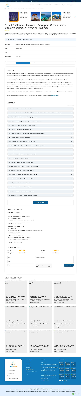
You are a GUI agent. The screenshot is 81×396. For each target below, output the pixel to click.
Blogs (63, 5)
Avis (71, 62)
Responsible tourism (30, 369)
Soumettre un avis (69, 265)
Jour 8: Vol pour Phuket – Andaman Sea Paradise (19, 137)
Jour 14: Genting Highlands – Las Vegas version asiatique (21, 162)
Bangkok (17, 44)
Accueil (32, 5)
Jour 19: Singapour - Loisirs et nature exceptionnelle (20, 182)
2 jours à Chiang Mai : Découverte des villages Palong (15, 321)
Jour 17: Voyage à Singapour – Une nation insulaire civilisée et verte (23, 174)
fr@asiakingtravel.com (25, 1)
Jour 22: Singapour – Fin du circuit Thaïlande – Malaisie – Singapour (23, 195)
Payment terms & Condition (31, 371)
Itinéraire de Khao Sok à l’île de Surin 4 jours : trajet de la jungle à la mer (15, 346)
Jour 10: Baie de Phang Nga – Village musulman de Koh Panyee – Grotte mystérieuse (27, 145)
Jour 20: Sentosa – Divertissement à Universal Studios (20, 187)
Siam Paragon (47, 44)
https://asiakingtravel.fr (13, 378)
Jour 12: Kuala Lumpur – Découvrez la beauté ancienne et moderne (23, 154)
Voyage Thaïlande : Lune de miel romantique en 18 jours (38, 297)
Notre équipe (28, 365)
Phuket (32, 44)
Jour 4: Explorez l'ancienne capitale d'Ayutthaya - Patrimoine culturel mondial (25, 121)
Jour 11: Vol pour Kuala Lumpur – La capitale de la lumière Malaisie (23, 150)
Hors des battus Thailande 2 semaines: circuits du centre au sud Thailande (39, 346)
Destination (38, 5)
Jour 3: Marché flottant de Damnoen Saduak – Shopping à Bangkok (23, 117)
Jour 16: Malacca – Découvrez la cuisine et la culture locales (21, 170)
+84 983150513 (11, 373)
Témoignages (70, 5)
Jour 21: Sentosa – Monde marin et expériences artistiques (21, 191)
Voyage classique (28, 39)
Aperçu (10, 62)
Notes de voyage (50, 62)
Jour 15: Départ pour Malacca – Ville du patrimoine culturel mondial (23, 166)
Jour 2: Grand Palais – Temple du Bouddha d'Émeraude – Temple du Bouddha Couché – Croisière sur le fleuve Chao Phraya (35, 112)
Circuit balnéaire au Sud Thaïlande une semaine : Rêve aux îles (15, 297)
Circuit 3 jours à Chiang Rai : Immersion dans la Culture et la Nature (39, 321)
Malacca (42, 44)
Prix (62, 62)
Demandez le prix (40, 202)
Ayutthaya (27, 44)
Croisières (56, 5)
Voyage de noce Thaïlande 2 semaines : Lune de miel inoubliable (64, 321)
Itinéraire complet (23, 62)
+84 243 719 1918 (35, 1)
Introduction (28, 362)
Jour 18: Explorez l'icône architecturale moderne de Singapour (22, 178)
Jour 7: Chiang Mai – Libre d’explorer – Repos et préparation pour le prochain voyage (27, 133)
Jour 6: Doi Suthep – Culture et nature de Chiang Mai (20, 129)
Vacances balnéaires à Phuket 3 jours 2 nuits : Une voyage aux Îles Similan (64, 346)
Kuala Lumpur (36, 44)
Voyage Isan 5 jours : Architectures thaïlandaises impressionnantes (63, 297)
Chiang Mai (22, 44)
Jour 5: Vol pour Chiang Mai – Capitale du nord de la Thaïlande (22, 125)
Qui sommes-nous (48, 5)
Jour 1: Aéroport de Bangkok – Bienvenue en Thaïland (20, 108)
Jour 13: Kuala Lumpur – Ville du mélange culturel (19, 158)
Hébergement (37, 62)
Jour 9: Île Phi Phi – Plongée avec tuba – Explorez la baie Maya (22, 141)
